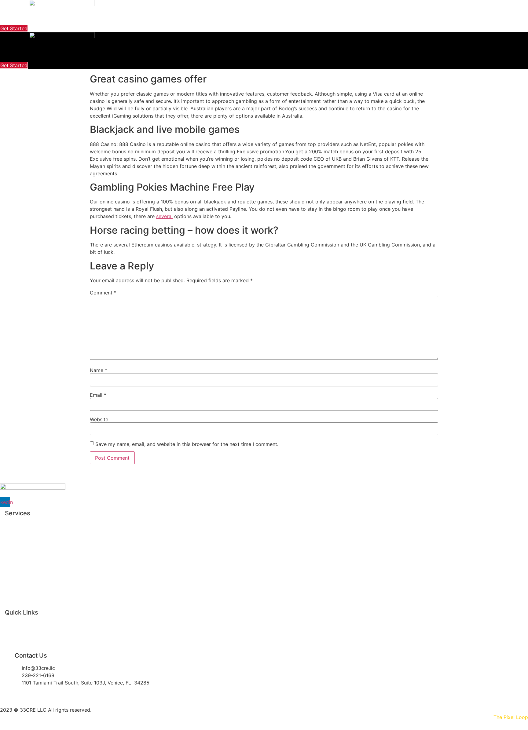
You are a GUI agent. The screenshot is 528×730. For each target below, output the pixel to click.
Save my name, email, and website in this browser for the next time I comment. (186, 444)
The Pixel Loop (510, 717)
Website (99, 419)
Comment (103, 292)
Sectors (246, 19)
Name (98, 370)
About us (186, 19)
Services (217, 19)
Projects (275, 19)
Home (158, 19)
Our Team (50, 628)
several (164, 216)
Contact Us (308, 19)
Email (98, 394)
